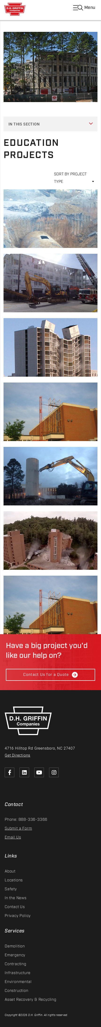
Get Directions (17, 755)
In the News (16, 898)
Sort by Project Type (70, 176)
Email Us (13, 837)
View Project (19, 232)
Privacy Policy (18, 915)
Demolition (15, 946)
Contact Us (15, 907)
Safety (11, 889)
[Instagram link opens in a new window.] (54, 772)
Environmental (18, 981)
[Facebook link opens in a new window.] (9, 772)
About (10, 871)
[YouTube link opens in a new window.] (39, 772)
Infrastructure (18, 973)
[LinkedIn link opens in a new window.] (24, 772)
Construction (16, 990)
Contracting (15, 964)
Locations (14, 880)
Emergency (15, 955)
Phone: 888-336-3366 (26, 819)
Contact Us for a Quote (46, 674)
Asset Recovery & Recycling (30, 999)
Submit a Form (18, 828)
